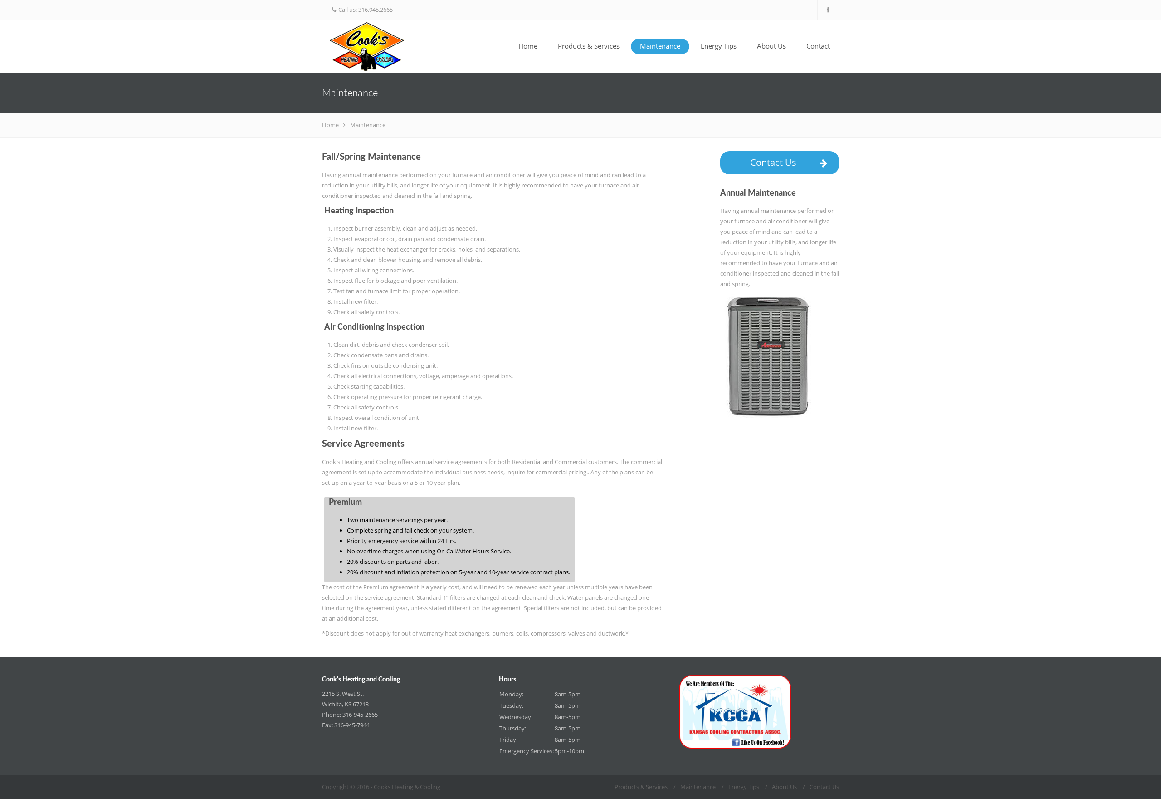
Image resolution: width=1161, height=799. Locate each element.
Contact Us (773, 162)
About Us (771, 45)
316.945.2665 (375, 9)
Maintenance (660, 45)
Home (527, 45)
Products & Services (589, 45)
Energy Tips (719, 45)
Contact (818, 45)
